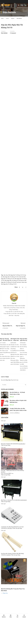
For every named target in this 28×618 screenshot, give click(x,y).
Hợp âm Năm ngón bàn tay (23, 339)
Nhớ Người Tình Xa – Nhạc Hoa (15, 339)
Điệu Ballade (19, 18)
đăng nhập (7, 380)
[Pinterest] (26, 287)
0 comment (13, 33)
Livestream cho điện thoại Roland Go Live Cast (12, 526)
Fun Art (14, 303)
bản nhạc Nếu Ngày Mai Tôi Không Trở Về (14, 275)
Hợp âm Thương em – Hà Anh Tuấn (5, 339)
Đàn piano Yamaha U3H (6, 443)
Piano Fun (5, 593)
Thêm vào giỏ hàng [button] (5, 445)
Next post (23, 323)
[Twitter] (23, 287)
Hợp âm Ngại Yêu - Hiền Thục (20, 326)
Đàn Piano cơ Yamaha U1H (7, 500)
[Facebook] (19, 287)
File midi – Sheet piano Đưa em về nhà (10, 470)
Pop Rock (18, 282)
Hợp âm (12, 18)
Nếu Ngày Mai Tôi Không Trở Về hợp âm (14, 280)
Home (2, 18)
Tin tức (7, 18)
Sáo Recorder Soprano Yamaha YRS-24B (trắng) (12, 553)
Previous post (6, 323)
